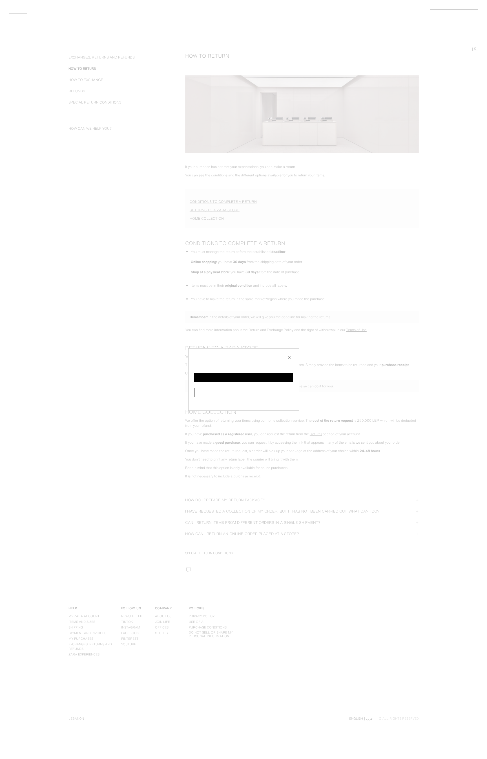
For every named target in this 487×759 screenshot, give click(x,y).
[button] (243, 377)
